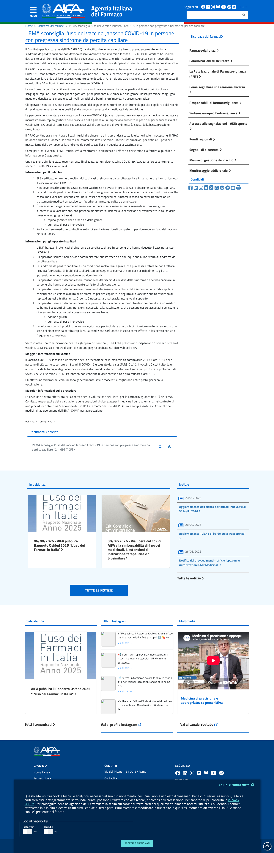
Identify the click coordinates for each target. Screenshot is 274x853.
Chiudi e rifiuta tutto (234, 784)
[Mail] (233, 187)
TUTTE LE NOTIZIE (99, 590)
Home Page (41, 772)
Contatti (110, 778)
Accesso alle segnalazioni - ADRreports (218, 123)
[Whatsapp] (217, 187)
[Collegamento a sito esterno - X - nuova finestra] (234, 6)
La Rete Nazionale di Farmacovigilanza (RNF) (217, 74)
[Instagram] (201, 187)
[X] (211, 187)
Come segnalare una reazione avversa (217, 87)
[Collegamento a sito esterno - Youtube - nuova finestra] (224, 6)
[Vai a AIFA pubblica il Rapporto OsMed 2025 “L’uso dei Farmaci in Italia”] (60, 654)
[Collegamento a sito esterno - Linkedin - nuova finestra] (208, 6)
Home (29, 25)
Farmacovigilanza (202, 50)
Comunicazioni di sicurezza (209, 60)
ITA (242, 6)
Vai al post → (125, 643)
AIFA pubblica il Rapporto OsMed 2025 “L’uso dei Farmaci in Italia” (60, 691)
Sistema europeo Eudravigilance (213, 113)
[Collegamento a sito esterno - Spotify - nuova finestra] (229, 6)
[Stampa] (238, 187)
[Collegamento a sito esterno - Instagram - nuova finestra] (213, 6)
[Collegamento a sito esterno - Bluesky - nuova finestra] (218, 6)
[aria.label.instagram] (193, 773)
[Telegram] (227, 187)
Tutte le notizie (189, 578)
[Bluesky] (206, 187)
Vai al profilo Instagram (121, 724)
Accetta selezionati (137, 843)
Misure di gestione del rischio (211, 160)
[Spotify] (222, 187)
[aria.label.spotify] (221, 773)
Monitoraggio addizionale (208, 170)
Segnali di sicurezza (204, 149)
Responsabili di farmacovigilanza (214, 102)
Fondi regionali (201, 139)
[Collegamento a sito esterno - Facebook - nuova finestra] (203, 6)
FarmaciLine (42, 778)
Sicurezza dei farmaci (50, 25)
